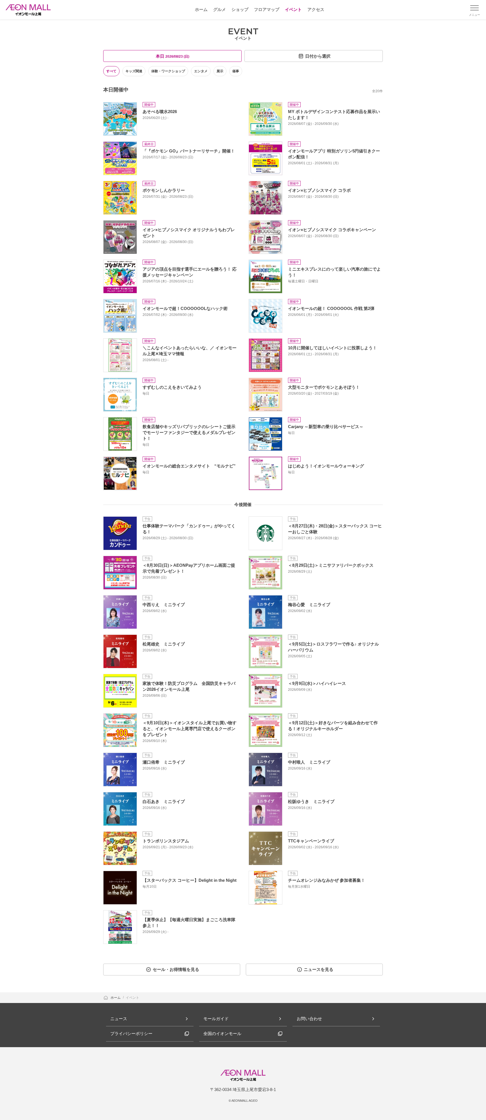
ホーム (116, 998)
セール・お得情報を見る (176, 969)
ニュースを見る (318, 969)
